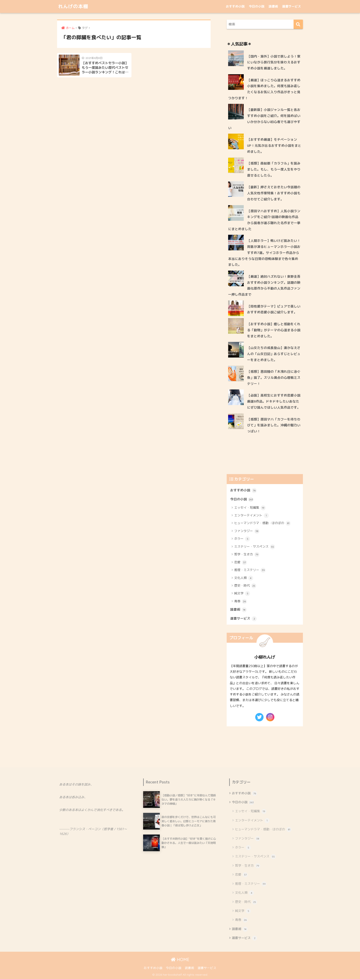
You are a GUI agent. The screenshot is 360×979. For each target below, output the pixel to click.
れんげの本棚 (73, 6)
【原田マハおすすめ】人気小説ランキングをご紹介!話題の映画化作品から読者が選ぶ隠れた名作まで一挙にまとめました (264, 220)
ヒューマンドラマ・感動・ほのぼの (261, 523)
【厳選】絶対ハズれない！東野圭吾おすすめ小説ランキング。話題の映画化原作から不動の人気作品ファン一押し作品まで (264, 285)
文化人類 (242, 578)
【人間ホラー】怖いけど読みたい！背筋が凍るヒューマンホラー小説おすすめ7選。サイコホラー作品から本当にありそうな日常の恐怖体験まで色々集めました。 (264, 252)
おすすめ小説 (235, 6)
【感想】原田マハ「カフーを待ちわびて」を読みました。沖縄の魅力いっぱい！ (273, 425)
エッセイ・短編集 (249, 507)
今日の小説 (256, 6)
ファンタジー (246, 531)
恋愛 (240, 562)
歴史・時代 (244, 585)
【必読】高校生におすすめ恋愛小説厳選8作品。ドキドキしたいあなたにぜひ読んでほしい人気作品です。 (273, 401)
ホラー (241, 538)
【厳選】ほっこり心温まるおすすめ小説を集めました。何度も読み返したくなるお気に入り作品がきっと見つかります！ (264, 89)
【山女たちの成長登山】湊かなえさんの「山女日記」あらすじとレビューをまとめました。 (273, 353)
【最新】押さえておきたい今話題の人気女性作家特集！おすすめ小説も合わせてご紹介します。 (273, 193)
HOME (182, 959)
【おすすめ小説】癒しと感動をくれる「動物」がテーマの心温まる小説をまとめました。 (273, 330)
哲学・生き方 (246, 554)
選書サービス (291, 6)
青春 (240, 601)
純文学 (241, 593)
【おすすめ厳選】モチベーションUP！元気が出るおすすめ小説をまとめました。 (274, 145)
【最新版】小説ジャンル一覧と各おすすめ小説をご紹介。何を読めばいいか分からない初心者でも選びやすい (264, 118)
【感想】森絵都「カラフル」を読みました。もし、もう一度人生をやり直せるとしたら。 (273, 169)
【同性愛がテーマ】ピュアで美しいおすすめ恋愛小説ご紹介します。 (273, 309)
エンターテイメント (250, 515)
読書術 (273, 6)
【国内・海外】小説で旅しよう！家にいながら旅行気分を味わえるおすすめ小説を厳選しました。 (273, 62)
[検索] (298, 24)
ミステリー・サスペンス (254, 546)
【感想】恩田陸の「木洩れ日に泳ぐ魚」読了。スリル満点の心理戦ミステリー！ (273, 377)
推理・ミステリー (249, 570)
